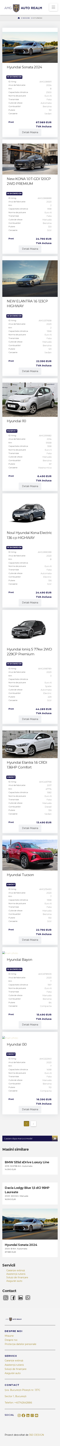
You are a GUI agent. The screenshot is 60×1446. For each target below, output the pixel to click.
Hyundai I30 (17, 1044)
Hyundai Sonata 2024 (24, 67)
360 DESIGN (36, 1434)
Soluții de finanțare (17, 1277)
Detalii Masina (30, 132)
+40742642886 (23, 1402)
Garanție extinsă (15, 1270)
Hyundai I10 (16, 421)
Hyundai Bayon (19, 959)
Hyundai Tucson (20, 875)
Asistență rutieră (15, 1273)
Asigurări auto (14, 1280)
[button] (53, 7)
